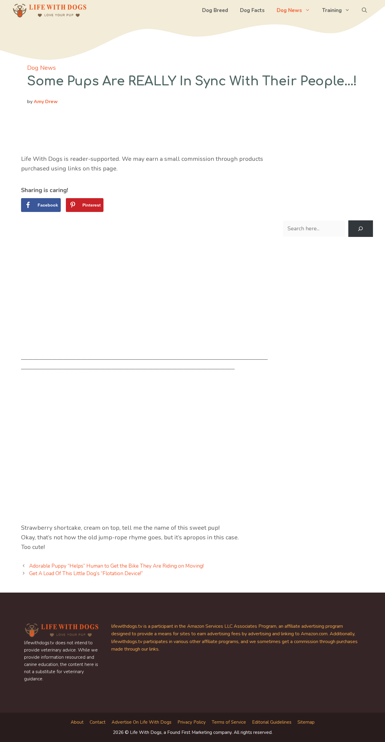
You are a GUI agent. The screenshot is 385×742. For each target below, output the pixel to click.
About (77, 722)
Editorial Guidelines (271, 722)
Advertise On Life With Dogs (141, 722)
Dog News (289, 10)
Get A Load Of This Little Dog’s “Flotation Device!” (86, 573)
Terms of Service (229, 722)
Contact (98, 722)
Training (332, 10)
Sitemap (306, 722)
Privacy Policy (191, 722)
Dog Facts (252, 10)
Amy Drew (46, 101)
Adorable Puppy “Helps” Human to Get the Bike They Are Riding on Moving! (116, 566)
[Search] (360, 228)
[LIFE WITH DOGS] (49, 10)
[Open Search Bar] (364, 10)
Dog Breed (215, 10)
